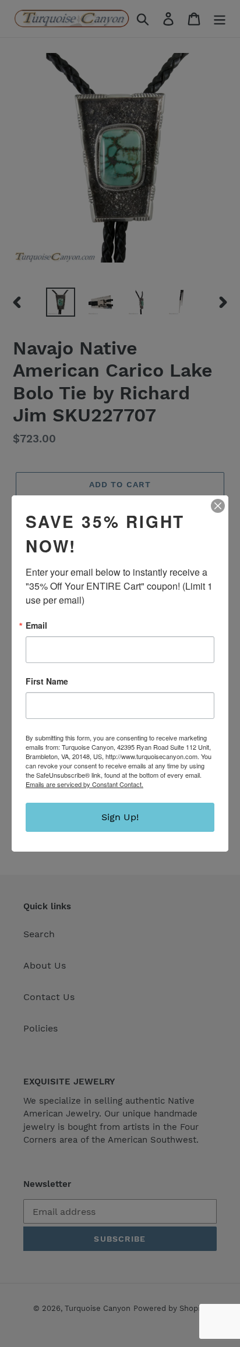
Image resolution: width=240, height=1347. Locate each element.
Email (36, 625)
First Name (47, 681)
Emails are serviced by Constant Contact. (84, 784)
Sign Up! (120, 817)
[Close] (218, 506)
